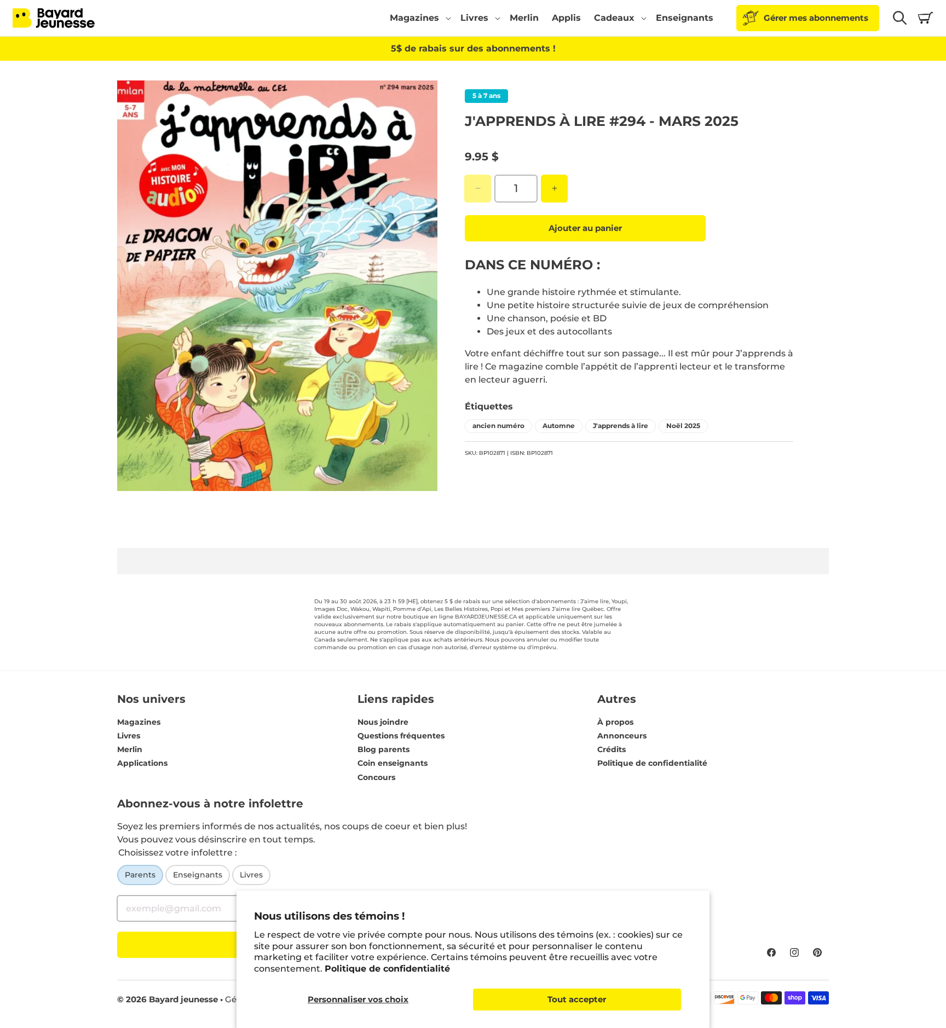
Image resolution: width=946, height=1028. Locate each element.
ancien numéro (498, 425)
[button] (418, 18)
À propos (615, 722)
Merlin (129, 749)
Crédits (611, 749)
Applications (142, 764)
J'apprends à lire (620, 425)
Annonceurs (622, 736)
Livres (128, 736)
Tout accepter (576, 999)
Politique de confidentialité (387, 968)
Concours (376, 777)
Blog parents (383, 749)
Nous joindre (382, 722)
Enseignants (197, 875)
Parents (140, 875)
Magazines (138, 722)
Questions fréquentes (401, 736)
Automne (559, 425)
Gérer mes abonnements (816, 18)
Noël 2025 (683, 425)
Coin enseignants (392, 764)
